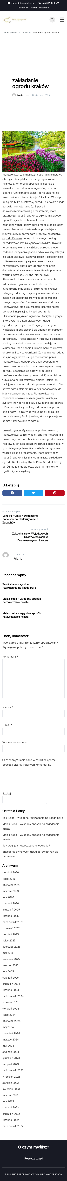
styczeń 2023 (10, 1107)
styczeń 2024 (10, 1051)
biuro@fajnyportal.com (22, 3)
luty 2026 (8, 897)
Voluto (40, 1174)
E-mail (7, 725)
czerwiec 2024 (11, 1020)
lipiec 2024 (9, 1014)
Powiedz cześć (33, 1158)
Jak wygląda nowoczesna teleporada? (26, 845)
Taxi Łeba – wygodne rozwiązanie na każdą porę (19, 586)
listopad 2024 (10, 990)
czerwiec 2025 (11, 946)
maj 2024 (8, 1027)
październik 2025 (12, 922)
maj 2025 (7, 952)
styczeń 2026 (10, 903)
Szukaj (6, 793)
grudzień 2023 (11, 1058)
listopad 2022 (10, 1120)
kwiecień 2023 (11, 1089)
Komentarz (10, 656)
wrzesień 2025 (11, 928)
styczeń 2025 (10, 977)
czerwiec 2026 (11, 885)
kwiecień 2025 (11, 959)
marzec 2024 (10, 1039)
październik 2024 (13, 996)
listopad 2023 (10, 1064)
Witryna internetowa (14, 742)
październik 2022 (12, 1126)
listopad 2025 (10, 915)
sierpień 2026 (10, 872)
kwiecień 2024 (11, 1033)
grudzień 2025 (11, 909)
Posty (17, 72)
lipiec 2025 (8, 940)
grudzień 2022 (11, 1113)
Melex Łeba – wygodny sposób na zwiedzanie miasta (21, 600)
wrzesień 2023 (11, 1076)
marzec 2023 (10, 1095)
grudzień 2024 (11, 983)
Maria (20, 95)
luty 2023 (8, 1101)
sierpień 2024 (10, 1008)
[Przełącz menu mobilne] (62, 19)
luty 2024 (8, 1045)
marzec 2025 (10, 965)
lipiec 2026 (9, 878)
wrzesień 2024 (11, 1002)
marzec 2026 (10, 891)
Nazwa (7, 707)
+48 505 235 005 (50, 3)
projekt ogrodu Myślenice (18, 430)
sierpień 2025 (10, 934)
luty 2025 (8, 971)
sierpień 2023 (10, 1082)
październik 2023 (12, 1070)
